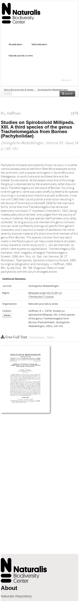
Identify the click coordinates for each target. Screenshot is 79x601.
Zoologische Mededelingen (53, 89)
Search (68, 93)
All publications (15, 44)
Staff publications (39, 44)
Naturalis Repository (16, 596)
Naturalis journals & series (21, 55)
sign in (67, 80)
